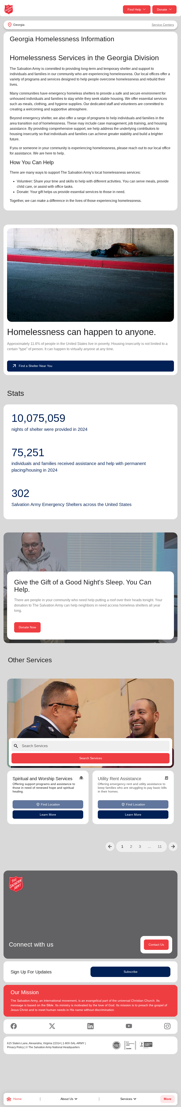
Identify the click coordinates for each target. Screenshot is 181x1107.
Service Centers (163, 24)
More (167, 1099)
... (149, 846)
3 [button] (140, 846)
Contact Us (156, 944)
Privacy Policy (15, 1047)
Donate (162, 9)
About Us (69, 1099)
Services (129, 1099)
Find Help (134, 9)
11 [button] (160, 846)
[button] (110, 846)
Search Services (90, 758)
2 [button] (131, 846)
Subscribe (131, 971)
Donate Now (27, 627)
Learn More (48, 814)
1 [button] (122, 846)
